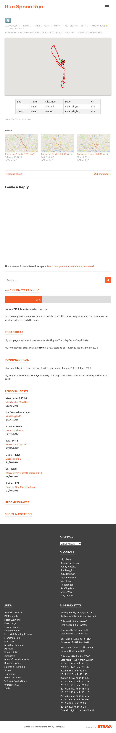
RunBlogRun (67, 588)
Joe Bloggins (67, 570)
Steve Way (66, 591)
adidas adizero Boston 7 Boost (59, 32)
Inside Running (12, 630)
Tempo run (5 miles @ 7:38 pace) (56, 154)
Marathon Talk (12, 637)
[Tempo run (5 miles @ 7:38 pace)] (57, 143)
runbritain (9, 655)
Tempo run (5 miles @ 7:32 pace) (92, 154)
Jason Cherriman (70, 562)
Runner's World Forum (16, 659)
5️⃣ (8, 20)
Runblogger (67, 584)
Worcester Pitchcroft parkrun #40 (24, 472)
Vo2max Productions (15, 680)
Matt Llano (66, 580)
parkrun (8, 648)
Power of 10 (11, 652)
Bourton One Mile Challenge (21, 486)
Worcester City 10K (16, 444)
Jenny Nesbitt (68, 566)
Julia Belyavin (68, 573)
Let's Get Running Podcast (18, 633)
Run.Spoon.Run (24, 6)
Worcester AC (11, 684)
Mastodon (9, 641)
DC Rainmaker (12, 615)
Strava (7, 670)
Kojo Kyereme (68, 577)
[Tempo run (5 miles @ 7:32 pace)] (93, 143)
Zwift (7, 688)
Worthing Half (13, 416)
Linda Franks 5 (13, 458)
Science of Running (14, 666)
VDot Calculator (12, 677)
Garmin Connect (13, 626)
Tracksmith (10, 673)
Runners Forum (12, 662)
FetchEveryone (12, 619)
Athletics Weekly (13, 612)
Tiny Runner (67, 595)
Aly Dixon (66, 559)
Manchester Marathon (17, 401)
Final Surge (10, 623)
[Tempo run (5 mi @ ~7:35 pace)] (21, 143)
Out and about (14, 173)
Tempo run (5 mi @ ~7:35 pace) (19, 154)
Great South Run (14, 430)
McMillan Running (14, 644)
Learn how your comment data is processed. (70, 266)
